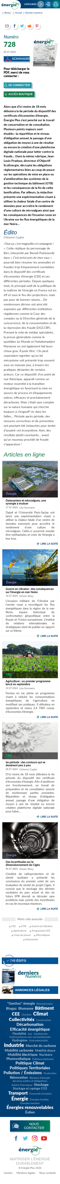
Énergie (19, 1098)
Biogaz (11, 1008)
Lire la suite (49, 543)
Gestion (8, 1173)
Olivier (26, 596)
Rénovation (19, 1077)
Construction (43, 1020)
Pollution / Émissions (23, 1073)
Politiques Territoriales (30, 1068)
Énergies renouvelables (29, 1107)
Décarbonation (30, 1025)
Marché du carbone (41, 1046)
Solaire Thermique (22, 1085)
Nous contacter (47, 1173)
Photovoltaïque (18, 1059)
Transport (18, 1093)
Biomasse (25, 1008)
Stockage (41, 1085)
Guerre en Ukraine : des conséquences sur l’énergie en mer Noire (30, 591)
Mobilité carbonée (19, 1050)
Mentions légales (25, 1173)
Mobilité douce (45, 1050)
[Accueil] (10, 5)
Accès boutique (20, 94)
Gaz (30, 1034)
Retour (7, 13)
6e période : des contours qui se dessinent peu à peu (25, 764)
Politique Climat (30, 1063)
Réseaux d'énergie (40, 1078)
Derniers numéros (33, 13)
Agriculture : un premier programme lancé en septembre (28, 683)
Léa (27, 507)
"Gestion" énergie (21, 1003)
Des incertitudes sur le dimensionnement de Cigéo (23, 864)
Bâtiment (44, 1008)
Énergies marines (30, 1103)
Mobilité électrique (23, 1054)
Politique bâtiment (43, 1059)
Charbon (27, 1014)
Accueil (18, 13)
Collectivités (21, 1019)
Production (50, 1073)
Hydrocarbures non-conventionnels (30, 1037)
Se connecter (19, 85)
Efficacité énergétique (30, 1030)
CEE (16, 1014)
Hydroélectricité (38, 1040)
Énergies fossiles (39, 1099)
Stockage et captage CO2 (30, 1088)
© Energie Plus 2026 (30, 1168)
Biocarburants (44, 1004)
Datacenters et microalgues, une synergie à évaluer (26, 502)
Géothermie (41, 1034)
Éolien (30, 1112)
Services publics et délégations (30, 1081)
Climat (40, 1014)
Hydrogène (19, 1040)
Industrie (14, 1045)
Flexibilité (19, 1033)
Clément (14, 237)
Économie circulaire (40, 1094)
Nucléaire (45, 1054)
